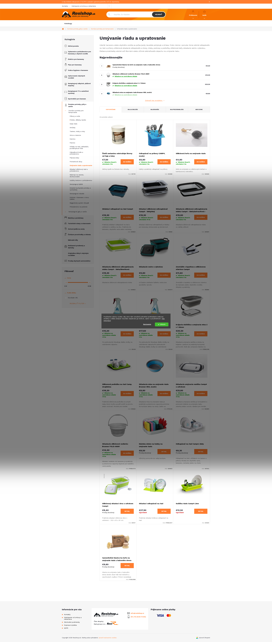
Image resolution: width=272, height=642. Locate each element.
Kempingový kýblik (76, 184)
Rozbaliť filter (77, 303)
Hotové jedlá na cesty (76, 229)
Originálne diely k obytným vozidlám (78, 254)
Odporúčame (110, 109)
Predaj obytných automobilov (79, 261)
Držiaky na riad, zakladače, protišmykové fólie (79, 147)
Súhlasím (162, 324)
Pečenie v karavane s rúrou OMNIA (79, 198)
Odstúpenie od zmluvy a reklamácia (84, 6)
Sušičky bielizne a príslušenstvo (81, 180)
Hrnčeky (72, 127)
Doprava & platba (70, 625)
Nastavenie (147, 324)
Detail (164, 451)
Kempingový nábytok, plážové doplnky (79, 84)
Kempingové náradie (77, 193)
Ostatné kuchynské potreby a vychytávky (80, 189)
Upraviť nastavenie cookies (108, 637)
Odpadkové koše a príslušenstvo (76, 153)
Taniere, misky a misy (77, 131)
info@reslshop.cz (137, 613)
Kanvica (72, 139)
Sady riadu (73, 124)
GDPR (66, 628)
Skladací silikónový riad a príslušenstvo (79, 170)
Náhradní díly (73, 240)
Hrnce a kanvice (75, 135)
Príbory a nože (75, 116)
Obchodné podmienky (72, 622)
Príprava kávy (74, 158)
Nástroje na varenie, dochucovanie (77, 175)
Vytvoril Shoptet (204, 637)
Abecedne (199, 109)
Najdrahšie (155, 109)
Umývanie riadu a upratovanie (81, 165)
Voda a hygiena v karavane (78, 70)
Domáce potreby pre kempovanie (76, 111)
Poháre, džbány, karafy (78, 120)
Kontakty (65, 6)
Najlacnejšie (133, 109)
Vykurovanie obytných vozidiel (76, 77)
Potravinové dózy (76, 161)
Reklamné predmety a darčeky (76, 247)
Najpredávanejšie (177, 109)
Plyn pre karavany (75, 65)
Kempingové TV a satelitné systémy (78, 92)
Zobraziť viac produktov (154, 100)
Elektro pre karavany (76, 59)
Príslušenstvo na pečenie (78, 207)
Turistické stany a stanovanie (79, 223)
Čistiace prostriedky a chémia (79, 234)
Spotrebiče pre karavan (77, 99)
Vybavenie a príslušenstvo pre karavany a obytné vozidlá (79, 53)
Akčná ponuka (73, 46)
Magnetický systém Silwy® (79, 203)
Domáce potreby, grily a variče (77, 105)
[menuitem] (68, 23)
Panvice (72, 143)
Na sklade (72, 298)
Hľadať (158, 14)
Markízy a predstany (75, 218)
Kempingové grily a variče (78, 212)
